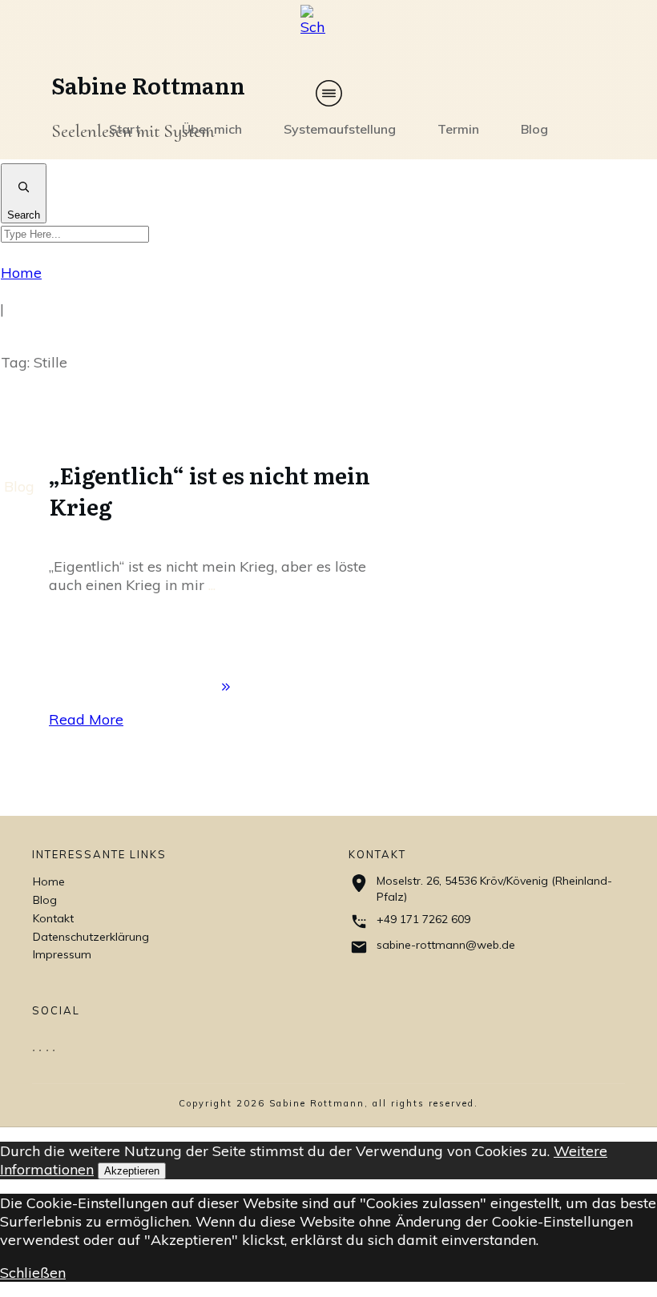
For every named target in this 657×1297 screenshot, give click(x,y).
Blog (19, 486)
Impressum (62, 954)
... (212, 585)
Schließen (33, 1272)
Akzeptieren (131, 1171)
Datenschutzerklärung (91, 937)
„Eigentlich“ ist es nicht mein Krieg (209, 490)
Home (49, 881)
